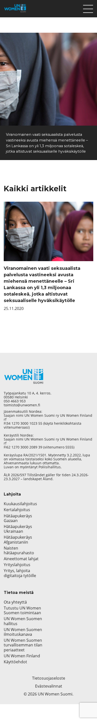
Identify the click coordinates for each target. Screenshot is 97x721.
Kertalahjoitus (17, 509)
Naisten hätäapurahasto (19, 550)
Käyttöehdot (15, 662)
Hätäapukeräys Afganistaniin (18, 539)
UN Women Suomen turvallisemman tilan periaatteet (23, 645)
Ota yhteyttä (15, 602)
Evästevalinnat (48, 686)
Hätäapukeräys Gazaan (18, 518)
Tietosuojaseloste (48, 678)
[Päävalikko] (88, 7)
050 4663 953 (15, 401)
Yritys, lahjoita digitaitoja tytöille (20, 573)
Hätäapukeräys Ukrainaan (18, 529)
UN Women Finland (22, 656)
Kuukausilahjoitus (20, 503)
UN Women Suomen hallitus (23, 621)
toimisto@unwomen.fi (22, 405)
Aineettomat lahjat (21, 558)
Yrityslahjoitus (17, 564)
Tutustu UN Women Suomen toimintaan (22, 610)
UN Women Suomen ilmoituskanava (23, 632)
